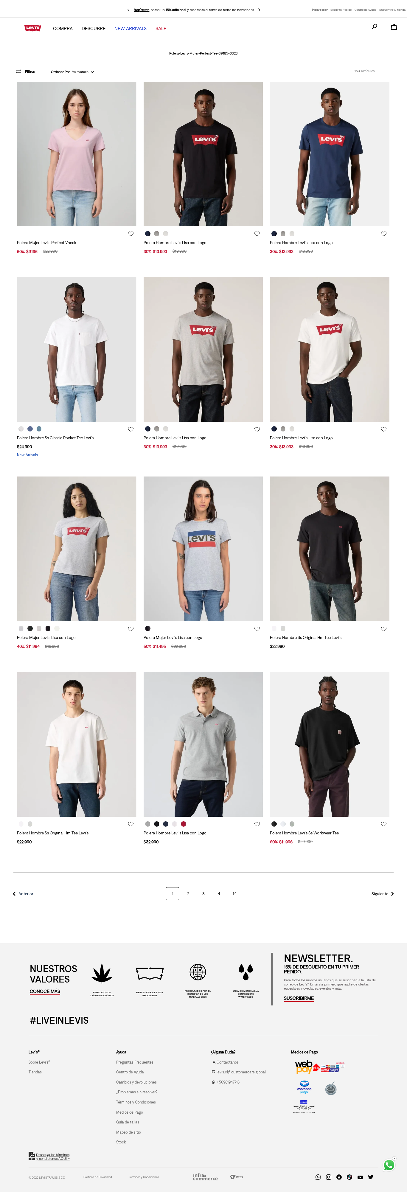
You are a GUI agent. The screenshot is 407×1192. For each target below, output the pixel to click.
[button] (22, 893)
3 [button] (203, 893)
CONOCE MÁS (45, 991)
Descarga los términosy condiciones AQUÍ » (53, 1157)
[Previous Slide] (128, 10)
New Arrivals (130, 28)
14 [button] (235, 893)
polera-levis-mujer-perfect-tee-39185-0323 (203, 53)
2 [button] (188, 893)
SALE (161, 28)
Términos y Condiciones (144, 1177)
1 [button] (172, 893)
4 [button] (219, 893)
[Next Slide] (259, 10)
